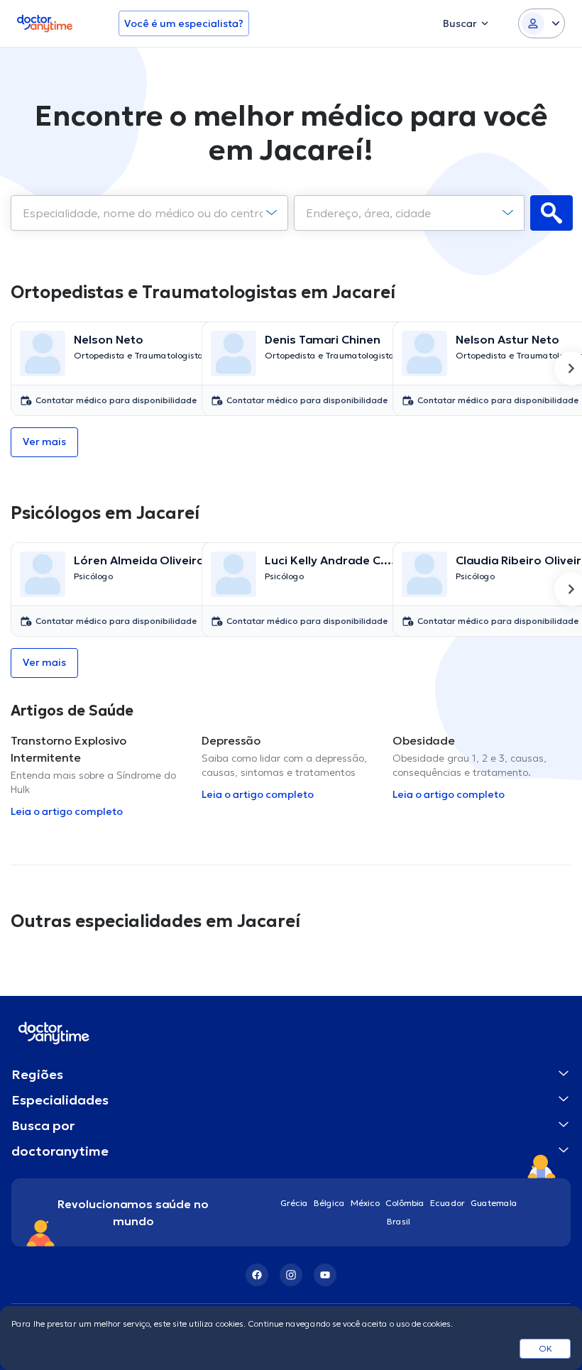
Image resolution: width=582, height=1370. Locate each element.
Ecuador (447, 1203)
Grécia (294, 1203)
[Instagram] (291, 1275)
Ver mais (44, 441)
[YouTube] (325, 1275)
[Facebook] (257, 1275)
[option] (100, 369)
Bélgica (329, 1203)
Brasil (398, 1221)
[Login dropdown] (541, 23)
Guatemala (494, 1203)
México (365, 1203)
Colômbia (404, 1203)
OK (545, 1348)
